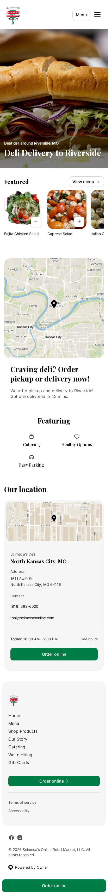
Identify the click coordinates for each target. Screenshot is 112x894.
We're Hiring (20, 754)
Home (14, 715)
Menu (81, 14)
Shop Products (23, 731)
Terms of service (22, 802)
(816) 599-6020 (24, 607)
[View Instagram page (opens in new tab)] (20, 838)
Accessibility (18, 810)
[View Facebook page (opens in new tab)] (11, 838)
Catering (16, 746)
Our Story (17, 739)
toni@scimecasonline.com (32, 619)
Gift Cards (18, 762)
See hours (89, 639)
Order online (54, 654)
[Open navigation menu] (97, 14)
